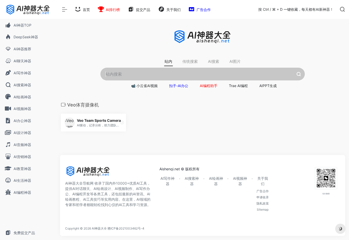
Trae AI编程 (238, 85)
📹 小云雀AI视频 (144, 85)
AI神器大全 (99, 228)
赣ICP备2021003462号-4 (126, 228)
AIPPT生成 (268, 85)
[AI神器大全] (88, 173)
